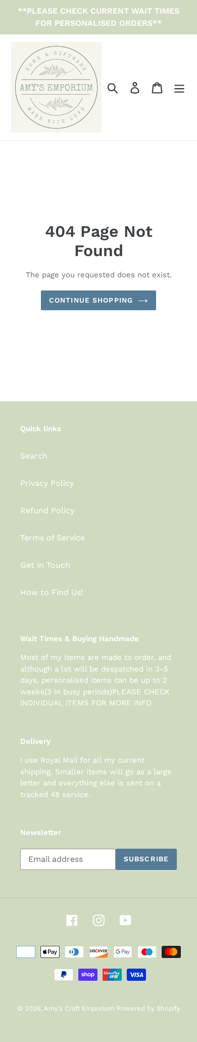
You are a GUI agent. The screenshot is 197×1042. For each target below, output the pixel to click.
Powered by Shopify (148, 1008)
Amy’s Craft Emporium (79, 1008)
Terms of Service (52, 538)
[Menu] (179, 87)
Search (33, 456)
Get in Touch (45, 565)
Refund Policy (47, 510)
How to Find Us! (51, 592)
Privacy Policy (47, 483)
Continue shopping (91, 300)
